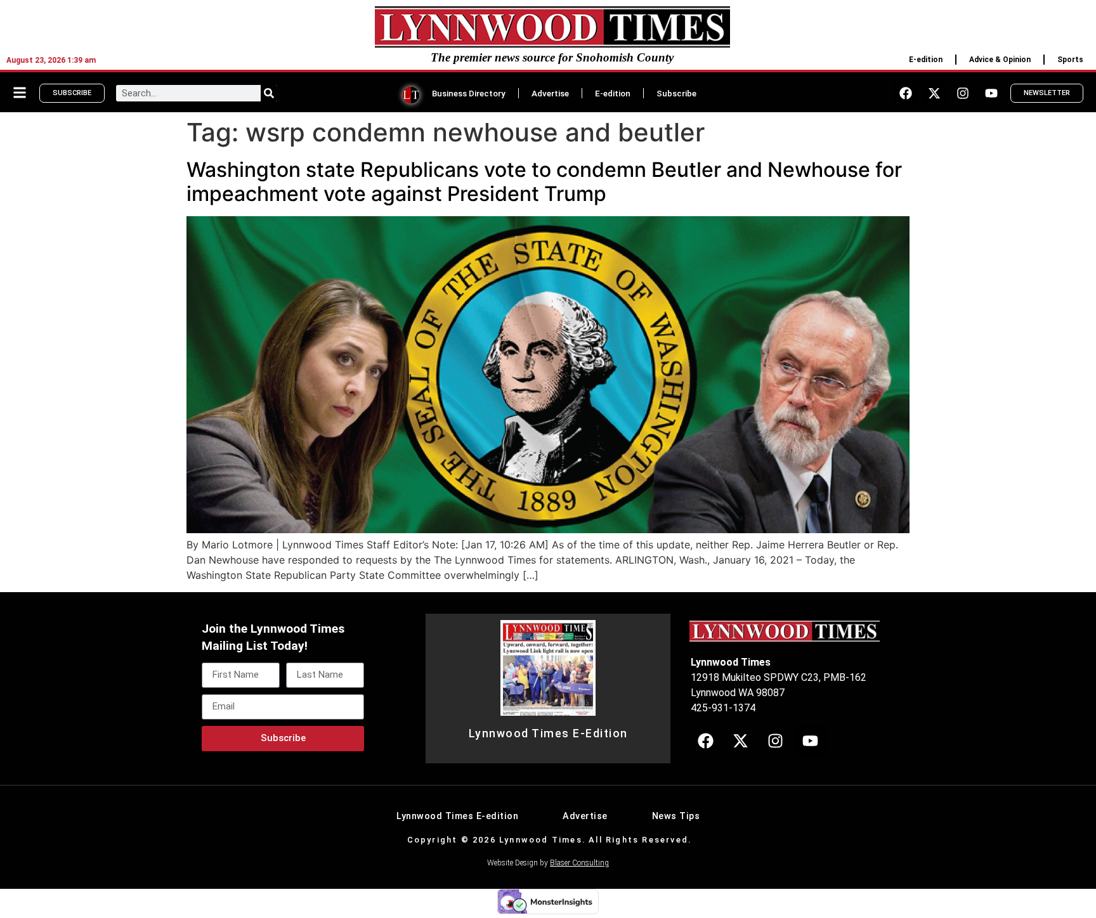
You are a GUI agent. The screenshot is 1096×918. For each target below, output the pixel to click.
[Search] (269, 93)
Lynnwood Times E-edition (457, 816)
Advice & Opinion (1000, 59)
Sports (1070, 59)
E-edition (926, 59)
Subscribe (676, 93)
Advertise (550, 93)
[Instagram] (962, 93)
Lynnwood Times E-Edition (548, 733)
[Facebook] (905, 93)
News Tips (676, 816)
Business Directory (469, 93)
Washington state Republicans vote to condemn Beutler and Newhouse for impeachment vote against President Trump (544, 181)
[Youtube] (991, 93)
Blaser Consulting (579, 862)
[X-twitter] (934, 93)
